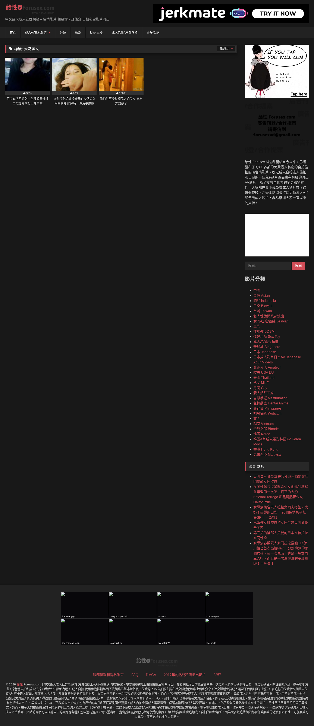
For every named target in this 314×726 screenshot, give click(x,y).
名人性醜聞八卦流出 (268, 316)
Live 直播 (96, 32)
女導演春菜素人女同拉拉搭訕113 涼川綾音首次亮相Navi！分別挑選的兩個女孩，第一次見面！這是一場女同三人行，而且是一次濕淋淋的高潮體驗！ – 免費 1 (280, 553)
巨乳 (256, 326)
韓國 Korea (261, 434)
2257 (217, 675)
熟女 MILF (261, 383)
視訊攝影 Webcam (267, 413)
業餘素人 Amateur (267, 367)
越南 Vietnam (263, 424)
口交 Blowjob (263, 306)
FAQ (134, 675)
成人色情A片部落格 (125, 32)
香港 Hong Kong (265, 449)
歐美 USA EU (263, 372)
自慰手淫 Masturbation (270, 398)
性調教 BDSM (263, 331)
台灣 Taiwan (262, 311)
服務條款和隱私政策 (108, 675)
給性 (20, 684)
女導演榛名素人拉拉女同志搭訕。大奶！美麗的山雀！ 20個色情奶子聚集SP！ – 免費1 (280, 512)
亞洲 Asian (261, 295)
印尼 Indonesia (264, 301)
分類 (63, 32)
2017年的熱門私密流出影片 (185, 675)
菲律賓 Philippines (267, 408)
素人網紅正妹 (263, 393)
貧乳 (256, 418)
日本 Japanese (264, 352)
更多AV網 (153, 32)
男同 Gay (260, 388)
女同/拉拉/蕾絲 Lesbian (271, 321)
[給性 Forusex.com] (30, 10)
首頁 (13, 32)
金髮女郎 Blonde (266, 429)
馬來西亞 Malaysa (267, 454)
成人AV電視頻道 (36, 32)
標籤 (78, 32)
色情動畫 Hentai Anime (270, 403)
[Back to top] (300, 713)
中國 (256, 290)
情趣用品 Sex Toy (266, 336)
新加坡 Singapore (266, 347)
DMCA (151, 675)
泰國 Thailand (263, 377)
